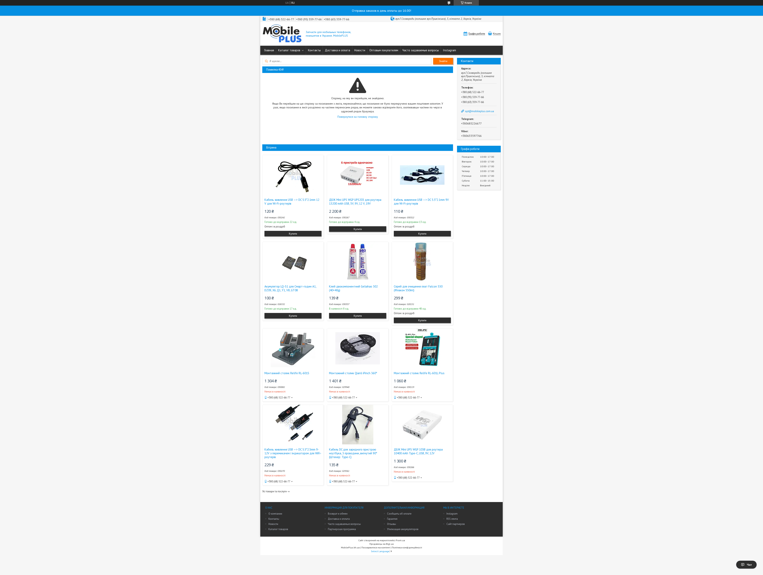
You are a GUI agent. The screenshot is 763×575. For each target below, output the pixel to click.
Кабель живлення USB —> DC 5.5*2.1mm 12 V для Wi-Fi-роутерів (291, 201)
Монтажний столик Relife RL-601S (286, 373)
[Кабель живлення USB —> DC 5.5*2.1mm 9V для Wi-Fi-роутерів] (422, 175)
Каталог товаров (289, 50)
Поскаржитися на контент (375, 547)
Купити (293, 233)
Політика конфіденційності (407, 547)
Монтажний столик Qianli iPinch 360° (353, 373)
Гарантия (392, 519)
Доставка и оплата (337, 50)
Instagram (449, 50)
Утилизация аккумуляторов (402, 529)
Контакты (314, 50)
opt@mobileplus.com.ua (479, 111)
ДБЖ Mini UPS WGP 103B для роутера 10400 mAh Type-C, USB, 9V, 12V (418, 451)
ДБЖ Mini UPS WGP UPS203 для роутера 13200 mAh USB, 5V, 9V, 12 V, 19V (355, 201)
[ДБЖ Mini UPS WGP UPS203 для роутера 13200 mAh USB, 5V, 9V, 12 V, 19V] (357, 175)
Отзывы (391, 524)
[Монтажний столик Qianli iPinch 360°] (357, 348)
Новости (359, 50)
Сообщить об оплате (399, 513)
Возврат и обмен (338, 513)
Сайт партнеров (455, 524)
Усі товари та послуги (274, 491)
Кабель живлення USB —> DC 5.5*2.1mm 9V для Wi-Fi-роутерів (421, 201)
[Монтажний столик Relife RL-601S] (292, 348)
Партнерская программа (342, 529)
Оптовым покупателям (383, 50)
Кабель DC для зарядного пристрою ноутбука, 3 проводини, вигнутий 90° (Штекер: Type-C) (353, 453)
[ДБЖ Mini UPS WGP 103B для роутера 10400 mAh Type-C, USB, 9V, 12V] (422, 425)
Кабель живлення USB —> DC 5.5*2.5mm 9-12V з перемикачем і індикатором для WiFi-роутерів (292, 453)
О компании (275, 513)
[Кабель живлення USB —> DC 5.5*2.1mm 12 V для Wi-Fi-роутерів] (292, 175)
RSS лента (452, 519)
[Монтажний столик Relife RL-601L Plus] (422, 348)
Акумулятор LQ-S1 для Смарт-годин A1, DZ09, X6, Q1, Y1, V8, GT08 (290, 288)
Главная (269, 50)
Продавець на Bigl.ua (381, 543)
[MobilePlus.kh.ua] (282, 34)
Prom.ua (400, 540)
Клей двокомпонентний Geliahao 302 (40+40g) (353, 288)
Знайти (443, 61)
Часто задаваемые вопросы (420, 50)
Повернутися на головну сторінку (357, 116)
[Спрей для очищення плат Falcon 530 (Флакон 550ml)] (422, 262)
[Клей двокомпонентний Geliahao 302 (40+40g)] (357, 262)
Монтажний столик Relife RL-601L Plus (419, 373)
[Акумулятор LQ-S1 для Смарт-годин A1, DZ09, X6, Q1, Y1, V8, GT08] (292, 262)
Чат (749, 564)
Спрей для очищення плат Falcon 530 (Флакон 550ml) (418, 288)
